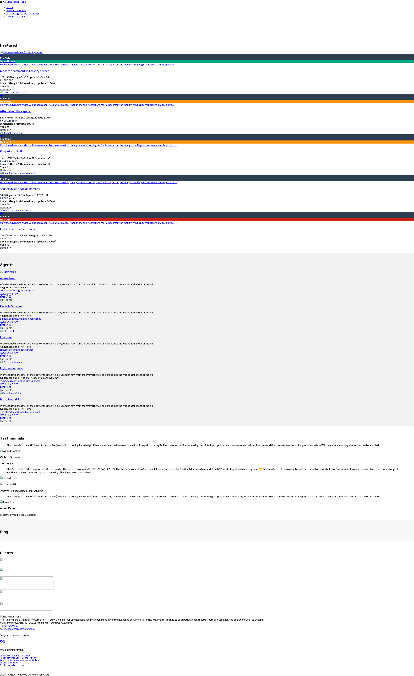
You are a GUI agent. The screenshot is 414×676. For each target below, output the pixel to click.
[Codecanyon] (26, 575)
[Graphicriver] (27, 588)
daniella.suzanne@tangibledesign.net (20, 318)
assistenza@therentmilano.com (17, 628)
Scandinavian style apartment (20, 188)
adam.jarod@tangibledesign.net (17, 290)
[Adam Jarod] (8, 271)
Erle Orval (6, 337)
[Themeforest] (26, 609)
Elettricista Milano (12, 665)
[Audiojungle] (24, 566)
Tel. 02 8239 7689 (10, 625)
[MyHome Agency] (11, 361)
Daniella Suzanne (11, 306)
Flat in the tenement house (18, 229)
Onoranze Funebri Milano (15, 655)
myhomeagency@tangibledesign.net (20, 380)
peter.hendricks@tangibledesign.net (20, 411)
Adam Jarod (8, 278)
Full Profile (6, 299)
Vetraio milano (9, 662)
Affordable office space (15, 111)
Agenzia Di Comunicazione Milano (20, 660)
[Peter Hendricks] (10, 393)
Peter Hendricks (10, 399)
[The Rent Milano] (15, 1)
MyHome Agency (11, 368)
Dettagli (5, 89)
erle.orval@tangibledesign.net (16, 349)
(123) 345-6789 (9, 293)
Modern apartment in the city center (24, 71)
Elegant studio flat (12, 151)
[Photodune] (24, 600)
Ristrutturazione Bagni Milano (19, 658)
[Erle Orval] (7, 330)
